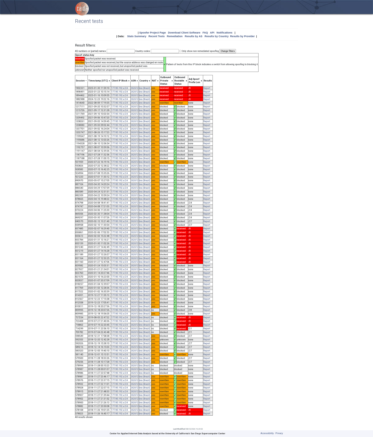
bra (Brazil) (144, 88)
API (212, 32)
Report (206, 88)
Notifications (224, 32)
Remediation (175, 36)
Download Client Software (184, 32)
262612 (135, 88)
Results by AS (193, 36)
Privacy (279, 433)
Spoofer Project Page (152, 32)
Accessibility (267, 433)
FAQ (205, 32)
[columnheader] (81, 80)
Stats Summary (136, 36)
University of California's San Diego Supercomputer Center (195, 433)
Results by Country (217, 36)
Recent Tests (156, 36)
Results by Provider (242, 36)
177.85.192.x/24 (119, 88)
